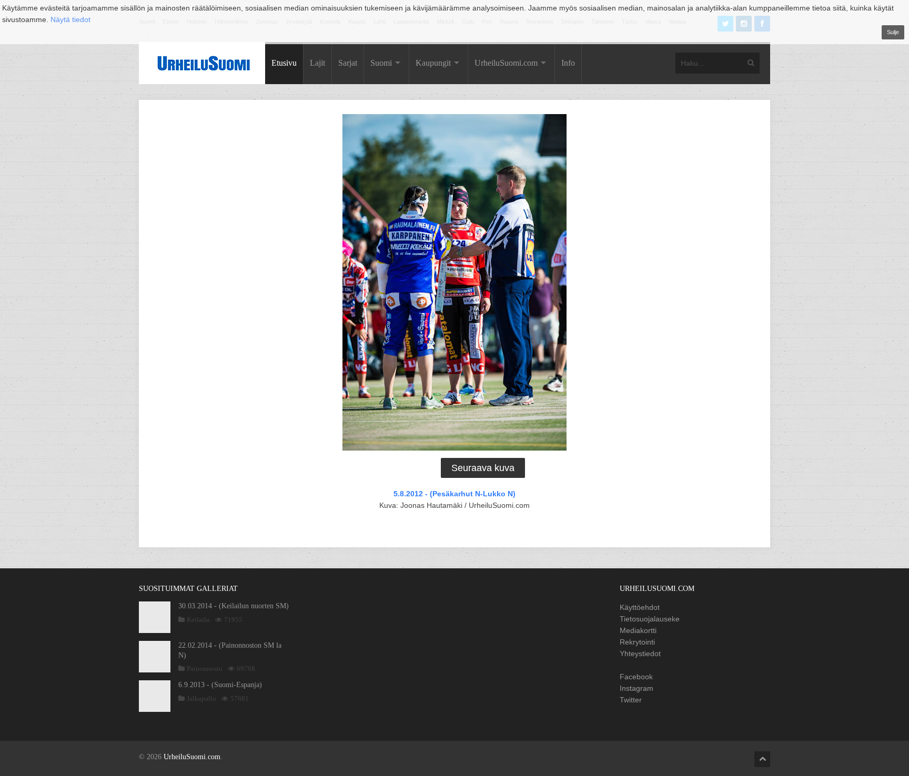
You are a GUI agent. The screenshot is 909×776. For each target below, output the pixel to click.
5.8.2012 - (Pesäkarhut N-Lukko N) (454, 493)
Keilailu (198, 620)
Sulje (893, 32)
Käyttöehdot (640, 607)
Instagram (636, 688)
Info (568, 62)
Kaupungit (433, 62)
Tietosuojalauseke (650, 619)
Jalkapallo (201, 698)
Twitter (631, 700)
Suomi (381, 62)
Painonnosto (205, 668)
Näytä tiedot (70, 19)
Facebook (636, 676)
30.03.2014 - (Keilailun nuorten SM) (233, 606)
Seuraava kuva (482, 468)
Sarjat (347, 62)
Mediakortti (638, 630)
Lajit (317, 62)
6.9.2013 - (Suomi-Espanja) (220, 685)
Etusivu (284, 62)
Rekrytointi (637, 642)
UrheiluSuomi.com (506, 62)
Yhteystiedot (640, 653)
